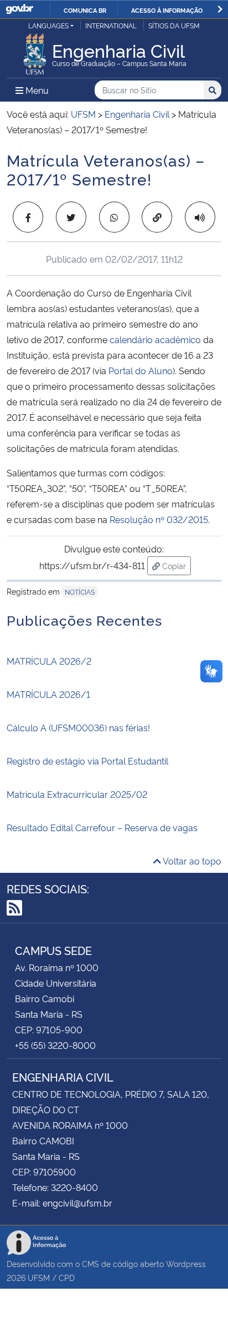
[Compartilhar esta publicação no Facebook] (28, 217)
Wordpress (186, 1263)
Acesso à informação (167, 10)
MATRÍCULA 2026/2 (49, 661)
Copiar (175, 565)
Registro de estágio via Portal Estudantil (87, 761)
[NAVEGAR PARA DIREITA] (219, 9)
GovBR (19, 9)
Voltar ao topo (191, 861)
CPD (67, 1277)
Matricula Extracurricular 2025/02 (77, 794)
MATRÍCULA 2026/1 (48, 694)
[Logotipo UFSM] (34, 51)
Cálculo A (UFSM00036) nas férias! (78, 727)
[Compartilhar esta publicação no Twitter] (71, 217)
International (111, 25)
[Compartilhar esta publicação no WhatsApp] (114, 217)
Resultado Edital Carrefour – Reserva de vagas (102, 827)
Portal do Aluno (140, 370)
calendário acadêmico (155, 339)
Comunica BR (85, 10)
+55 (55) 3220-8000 (55, 1045)
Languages (48, 25)
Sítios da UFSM (174, 25)
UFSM (39, 1277)
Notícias (80, 591)
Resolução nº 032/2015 (159, 519)
